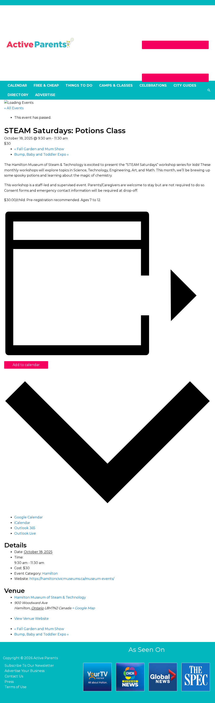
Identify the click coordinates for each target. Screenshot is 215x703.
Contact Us (14, 676)
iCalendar (22, 523)
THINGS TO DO (79, 85)
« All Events (14, 108)
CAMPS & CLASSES (116, 85)
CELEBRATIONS (153, 85)
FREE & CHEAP (46, 85)
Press (9, 682)
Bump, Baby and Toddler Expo (41, 154)
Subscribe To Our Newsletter (29, 666)
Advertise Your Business (25, 671)
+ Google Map (83, 608)
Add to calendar (26, 365)
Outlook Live (25, 533)
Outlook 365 (24, 528)
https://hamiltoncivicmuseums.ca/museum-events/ (71, 579)
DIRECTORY (18, 95)
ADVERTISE (45, 95)
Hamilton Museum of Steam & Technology (50, 597)
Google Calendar (28, 517)
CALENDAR (17, 85)
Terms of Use (15, 687)
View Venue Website (31, 619)
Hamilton (50, 573)
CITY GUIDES (184, 85)
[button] (209, 90)
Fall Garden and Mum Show (39, 149)
